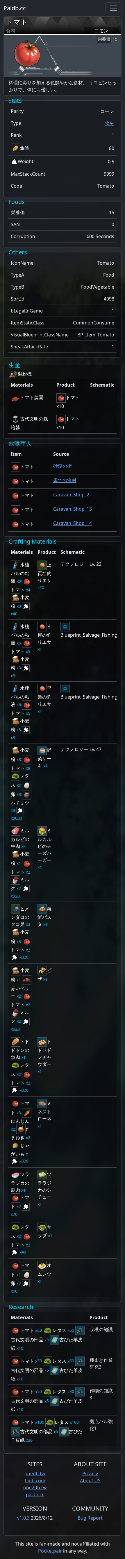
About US (90, 1480)
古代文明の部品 (36, 1431)
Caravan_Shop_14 (72, 523)
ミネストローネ (44, 1111)
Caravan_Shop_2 (71, 494)
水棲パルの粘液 (20, 572)
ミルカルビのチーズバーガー (44, 845)
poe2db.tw (35, 1487)
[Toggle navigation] (113, 8)
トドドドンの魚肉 (20, 1049)
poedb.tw (34, 1473)
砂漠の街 (62, 466)
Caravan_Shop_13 (72, 509)
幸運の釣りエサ (44, 634)
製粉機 (25, 374)
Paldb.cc (14, 8)
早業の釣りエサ (44, 696)
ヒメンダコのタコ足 (20, 916)
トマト (17, 22)
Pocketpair (50, 1551)
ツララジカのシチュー (44, 1185)
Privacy (90, 1473)
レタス (59, 1330)
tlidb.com (35, 1480)
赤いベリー (20, 992)
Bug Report (90, 1518)
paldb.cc (35, 1494)
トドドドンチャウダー (44, 1052)
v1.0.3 (23, 1518)
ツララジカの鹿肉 (20, 1182)
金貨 (24, 147)
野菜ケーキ (44, 758)
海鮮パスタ (44, 916)
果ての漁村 (64, 480)
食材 (109, 123)
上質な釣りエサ (44, 572)
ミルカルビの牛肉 (20, 838)
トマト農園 (31, 397)
